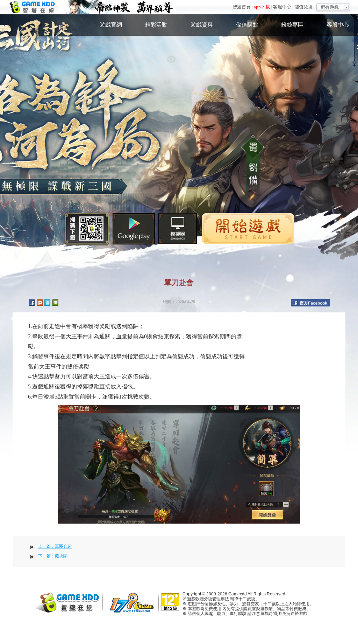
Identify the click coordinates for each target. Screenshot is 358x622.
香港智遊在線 (33, 7)
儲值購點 (247, 25)
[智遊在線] (71, 601)
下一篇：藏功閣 (52, 556)
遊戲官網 (111, 25)
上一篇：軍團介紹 (55, 546)
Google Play (134, 228)
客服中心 (282, 6)
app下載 (262, 6)
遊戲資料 (202, 25)
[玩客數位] (134, 602)
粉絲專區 (292, 25)
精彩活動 (156, 25)
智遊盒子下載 (177, 228)
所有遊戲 (330, 7)
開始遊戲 (248, 228)
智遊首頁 (241, 6)
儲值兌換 (303, 6)
